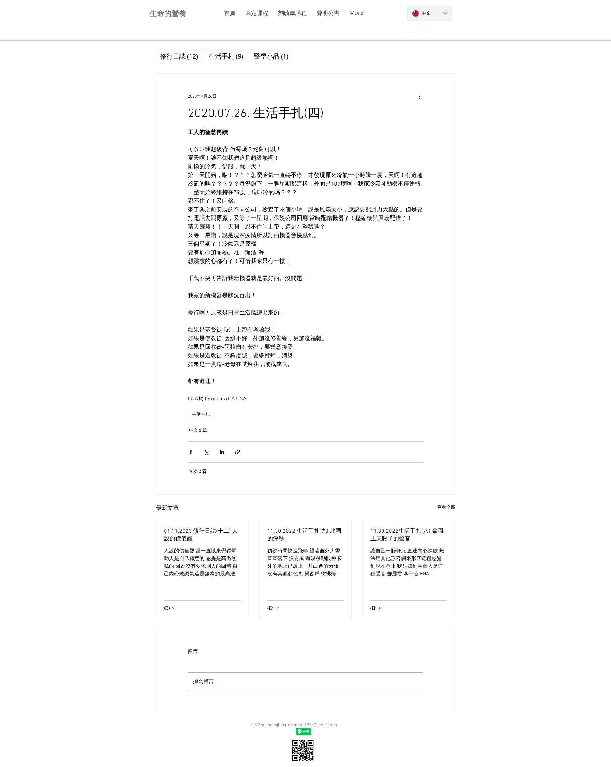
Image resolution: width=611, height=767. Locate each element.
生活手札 (201, 414)
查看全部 (446, 507)
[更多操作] (419, 96)
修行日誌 (181, 56)
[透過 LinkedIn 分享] (222, 452)
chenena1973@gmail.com (312, 725)
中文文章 (198, 430)
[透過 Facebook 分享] (191, 452)
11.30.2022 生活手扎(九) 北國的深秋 (304, 535)
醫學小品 (273, 56)
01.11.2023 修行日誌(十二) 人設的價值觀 (201, 535)
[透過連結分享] (238, 452)
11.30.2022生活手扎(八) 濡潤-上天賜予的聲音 (407, 535)
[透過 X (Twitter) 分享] (206, 452)
